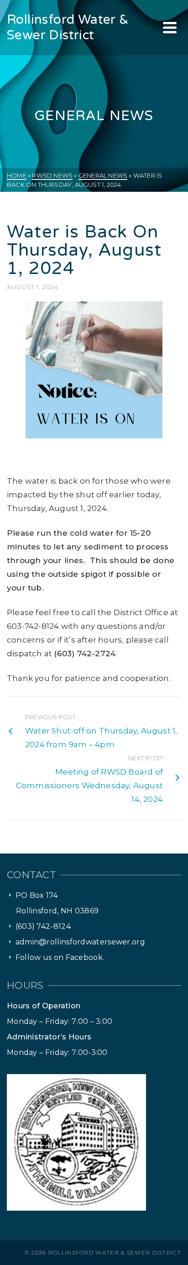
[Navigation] (169, 27)
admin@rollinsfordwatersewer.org (80, 942)
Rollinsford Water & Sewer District (114, 1252)
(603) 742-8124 (43, 926)
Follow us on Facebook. (60, 957)
